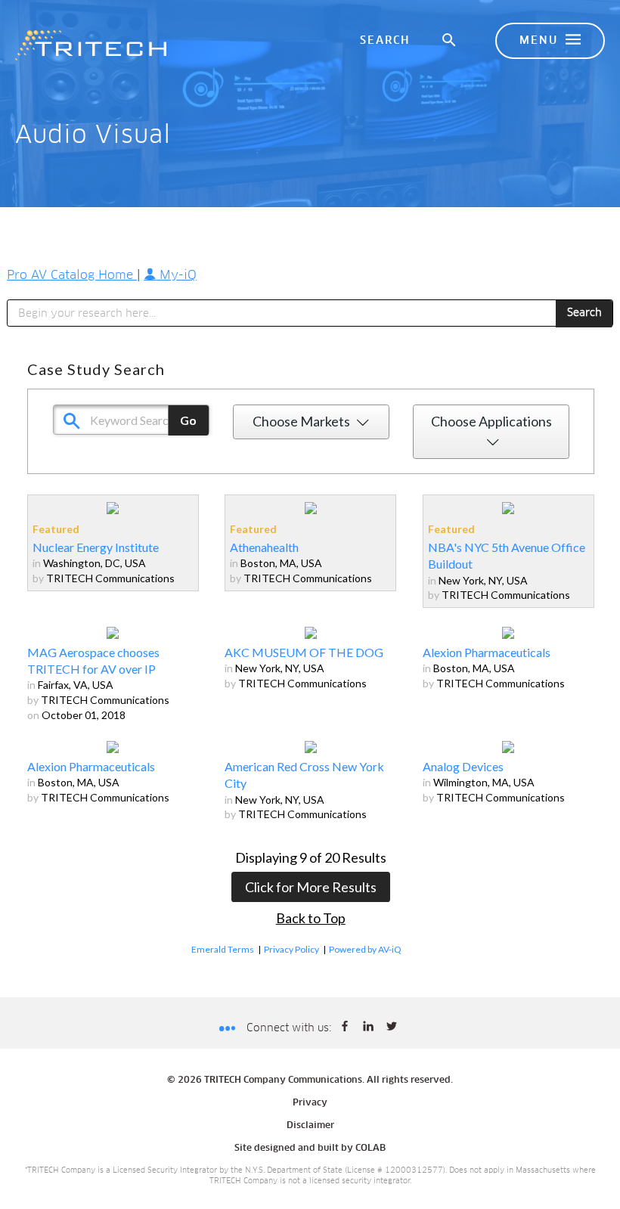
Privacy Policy (291, 949)
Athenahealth (264, 547)
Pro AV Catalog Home (72, 275)
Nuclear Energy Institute (96, 547)
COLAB (370, 1148)
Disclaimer (310, 1125)
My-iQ (176, 275)
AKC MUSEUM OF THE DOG (304, 652)
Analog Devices (463, 766)
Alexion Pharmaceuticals (486, 652)
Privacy (310, 1103)
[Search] (450, 41)
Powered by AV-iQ (365, 949)
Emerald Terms (222, 949)
